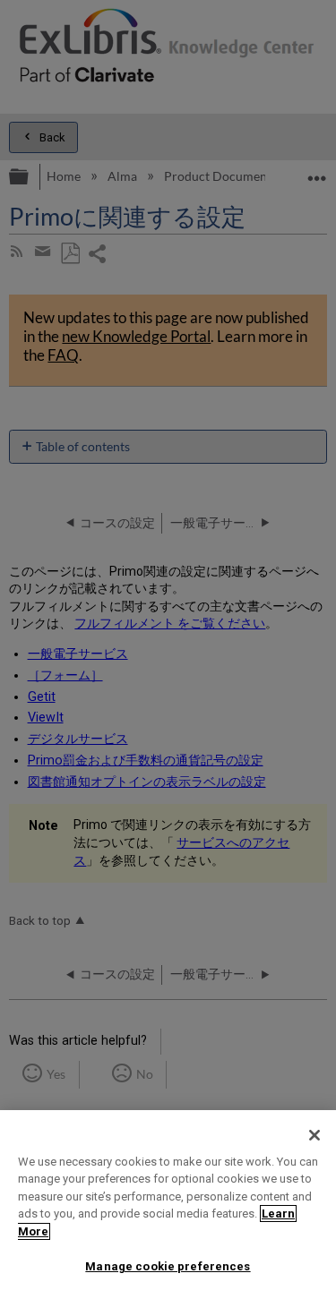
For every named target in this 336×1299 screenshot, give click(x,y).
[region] (168, 1204)
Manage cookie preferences (167, 1266)
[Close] (314, 1135)
